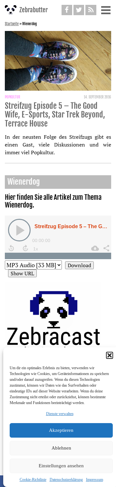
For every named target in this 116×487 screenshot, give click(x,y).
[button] (109, 355)
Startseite (12, 24)
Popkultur (12, 97)
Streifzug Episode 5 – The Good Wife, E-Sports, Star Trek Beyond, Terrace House (55, 114)
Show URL (22, 273)
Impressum (94, 479)
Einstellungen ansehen (61, 465)
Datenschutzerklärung (66, 479)
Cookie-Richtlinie (33, 479)
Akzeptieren (61, 430)
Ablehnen (61, 448)
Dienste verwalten (59, 413)
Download (79, 265)
